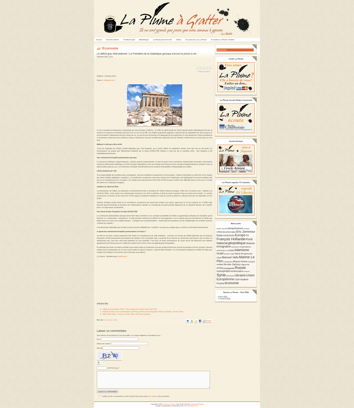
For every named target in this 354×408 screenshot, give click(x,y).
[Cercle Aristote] (236, 159)
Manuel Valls (230, 257)
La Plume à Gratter (169, 404)
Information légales (197, 404)
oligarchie (245, 264)
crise (106, 320)
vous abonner (153, 396)
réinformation (237, 271)
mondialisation (228, 262)
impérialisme (235, 247)
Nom (99, 339)
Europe (110, 320)
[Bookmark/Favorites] (196, 321)
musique (251, 261)
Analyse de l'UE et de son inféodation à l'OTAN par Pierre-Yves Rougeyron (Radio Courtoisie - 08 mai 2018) (142, 312)
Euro (232, 235)
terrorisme (230, 276)
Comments (224, 299)
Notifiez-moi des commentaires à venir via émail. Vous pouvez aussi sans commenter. (136, 396)
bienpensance (235, 228)
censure (246, 228)
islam (231, 250)
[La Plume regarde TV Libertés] (236, 200)
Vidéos (178, 40)
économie (232, 283)
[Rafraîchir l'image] (99, 364)
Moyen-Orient (240, 261)
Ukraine (240, 275)
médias (220, 264)
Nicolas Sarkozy (232, 264)
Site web (99, 348)
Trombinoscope (129, 40)
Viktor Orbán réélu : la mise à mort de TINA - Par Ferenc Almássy (126, 314)
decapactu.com (109, 80)
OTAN (220, 268)
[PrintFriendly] (192, 321)
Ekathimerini (122, 256)
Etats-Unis (223, 235)
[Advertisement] (162, 60)
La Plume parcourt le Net (162, 40)
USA (237, 279)
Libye (219, 257)
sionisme (247, 271)
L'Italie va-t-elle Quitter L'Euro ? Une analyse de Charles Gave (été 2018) (129, 309)
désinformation (229, 232)
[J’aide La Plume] (236, 77)
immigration (224, 246)
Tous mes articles (112, 40)
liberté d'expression (243, 254)
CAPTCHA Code (112, 368)
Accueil (99, 40)
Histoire (250, 243)
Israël (220, 253)
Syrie (221, 275)
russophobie (223, 271)
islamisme (242, 250)
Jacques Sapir (229, 254)
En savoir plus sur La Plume (196, 40)
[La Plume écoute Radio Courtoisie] (236, 118)
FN (247, 235)
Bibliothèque (144, 40)
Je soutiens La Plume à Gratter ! (223, 40)
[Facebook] (200, 321)
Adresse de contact (104, 343)
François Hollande (231, 239)
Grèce (116, 320)
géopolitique (236, 243)
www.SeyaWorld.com (191, 406)
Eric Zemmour (245, 231)
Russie (240, 268)
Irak (227, 250)
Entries (222, 297)
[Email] (188, 321)
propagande (229, 268)
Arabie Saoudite (222, 228)
